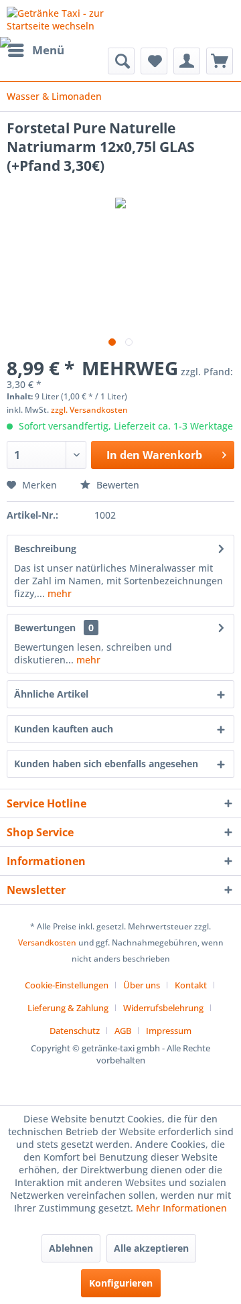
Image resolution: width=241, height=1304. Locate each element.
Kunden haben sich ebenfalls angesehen (106, 763)
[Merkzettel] (154, 61)
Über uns (141, 985)
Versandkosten (47, 942)
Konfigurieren (121, 1283)
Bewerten (116, 484)
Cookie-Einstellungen (66, 985)
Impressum (168, 1031)
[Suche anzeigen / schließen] (121, 61)
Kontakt (191, 985)
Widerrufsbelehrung (163, 1008)
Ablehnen (71, 1248)
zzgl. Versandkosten (89, 409)
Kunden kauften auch (63, 728)
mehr (58, 593)
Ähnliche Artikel (51, 694)
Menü (48, 50)
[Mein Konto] (186, 61)
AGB (122, 1031)
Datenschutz (75, 1031)
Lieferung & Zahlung (67, 1008)
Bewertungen (45, 627)
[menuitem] (35, 50)
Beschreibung (45, 548)
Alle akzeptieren (151, 1248)
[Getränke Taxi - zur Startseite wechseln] (63, 18)
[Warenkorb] (219, 61)
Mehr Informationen (181, 1207)
